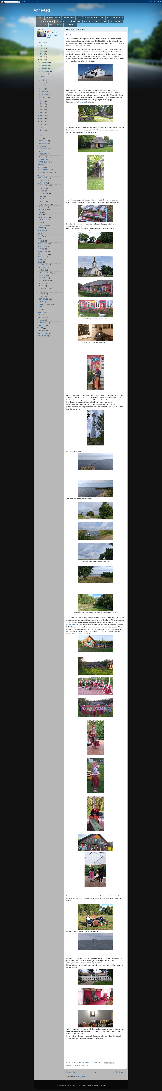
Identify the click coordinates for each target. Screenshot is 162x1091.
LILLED (40, 236)
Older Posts (119, 1072)
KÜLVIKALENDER (53, 18)
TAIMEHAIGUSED (43, 312)
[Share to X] (109, 1063)
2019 (42, 104)
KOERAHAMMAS (43, 204)
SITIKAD (40, 302)
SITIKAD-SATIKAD (43, 304)
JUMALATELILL (42, 178)
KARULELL (41, 188)
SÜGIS (39, 307)
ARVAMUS (41, 146)
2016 (42, 113)
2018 (42, 107)
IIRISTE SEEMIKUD (44, 170)
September (46, 71)
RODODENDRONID (45, 21)
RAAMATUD (41, 275)
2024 (42, 51)
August (44, 74)
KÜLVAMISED (42, 220)
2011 (42, 127)
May (43, 86)
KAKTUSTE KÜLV (43, 186)
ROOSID (87, 21)
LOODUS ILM (42, 244)
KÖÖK (39, 212)
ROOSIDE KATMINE (44, 288)
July (43, 80)
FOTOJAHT (41, 154)
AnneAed (42, 10)
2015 (42, 115)
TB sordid (40, 320)
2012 (42, 124)
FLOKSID (40, 151)
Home (40, 18)
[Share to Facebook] (111, 1063)
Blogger (103, 1085)
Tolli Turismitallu (82, 102)
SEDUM (40, 291)
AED (39, 138)
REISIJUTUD (85, 1066)
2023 (42, 54)
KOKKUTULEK (42, 207)
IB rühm (40, 164)
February (45, 94)
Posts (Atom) (80, 1077)
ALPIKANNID (42, 141)
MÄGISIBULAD (56, 25)
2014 (42, 118)
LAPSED (40, 228)
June (44, 83)
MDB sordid (41, 259)
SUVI (39, 309)
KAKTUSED (41, 25)
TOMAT (40, 328)
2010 (42, 130)
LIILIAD (40, 233)
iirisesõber (54, 32)
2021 (42, 60)
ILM (78, 18)
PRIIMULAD (41, 270)
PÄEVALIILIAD (75, 21)
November (45, 65)
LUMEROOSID (42, 251)
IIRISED (40, 167)
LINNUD (40, 238)
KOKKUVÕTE (42, 209)
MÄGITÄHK (41, 257)
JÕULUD (40, 175)
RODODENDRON (43, 280)
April (43, 89)
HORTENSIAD (115, 21)
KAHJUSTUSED (43, 180)
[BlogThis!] (107, 1063)
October (45, 68)
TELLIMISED (42, 323)
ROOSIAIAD (41, 283)
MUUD (39, 262)
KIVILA (39, 199)
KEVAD (39, 196)
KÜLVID (40, 222)
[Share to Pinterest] (113, 1063)
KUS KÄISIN (76, 1066)
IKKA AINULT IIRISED (44, 172)
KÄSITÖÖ (40, 191)
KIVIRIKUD (41, 201)
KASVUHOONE (42, 193)
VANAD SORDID (43, 333)
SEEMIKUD (41, 294)
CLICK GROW (42, 149)
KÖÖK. (39, 215)
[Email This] (105, 1063)
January (45, 97)
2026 (42, 45)
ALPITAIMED (70, 25)
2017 (42, 110)
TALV (39, 315)
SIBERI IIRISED (101, 21)
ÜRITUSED (41, 331)
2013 (42, 121)
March (44, 91)
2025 (42, 48)
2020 (42, 101)
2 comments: (96, 1062)
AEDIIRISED (61, 21)
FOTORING (41, 157)
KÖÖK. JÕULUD (43, 217)
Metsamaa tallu (73, 625)
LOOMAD (40, 249)
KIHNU (69, 34)
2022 (42, 57)
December (45, 62)
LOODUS (40, 241)
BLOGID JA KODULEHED (93, 18)
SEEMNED (41, 296)
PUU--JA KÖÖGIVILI (44, 272)
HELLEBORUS (42, 159)
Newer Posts (72, 1072)
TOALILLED (41, 325)
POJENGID (41, 267)
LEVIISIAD (41, 230)
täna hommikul (42, 317)
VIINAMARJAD (42, 336)
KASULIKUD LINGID (115, 18)
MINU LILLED (68, 18)
